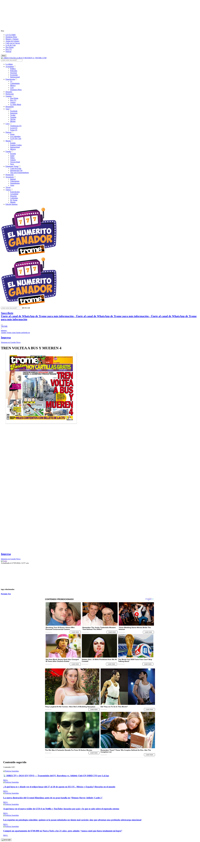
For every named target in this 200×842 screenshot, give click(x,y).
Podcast (8, 51)
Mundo (8, 141)
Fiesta (12, 134)
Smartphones (15, 183)
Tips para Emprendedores (19, 173)
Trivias (8, 187)
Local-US (13, 128)
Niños (12, 158)
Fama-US (13, 130)
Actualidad (10, 66)
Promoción (10, 175)
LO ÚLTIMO (11, 35)
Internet (13, 179)
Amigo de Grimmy (12, 41)
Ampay (13, 102)
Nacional (13, 73)
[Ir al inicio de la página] (6, 840)
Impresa (6, 337)
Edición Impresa (11, 204)
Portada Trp (6, 594)
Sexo (12, 164)
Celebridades (15, 83)
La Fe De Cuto (15, 139)
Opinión (9, 96)
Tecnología (10, 177)
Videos (8, 190)
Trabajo (13, 160)
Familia (8, 151)
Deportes (9, 92)
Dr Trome (13, 200)
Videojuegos (14, 181)
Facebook (13, 111)
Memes (13, 121)
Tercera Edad (15, 162)
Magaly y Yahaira (12, 39)
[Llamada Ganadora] (29, 256)
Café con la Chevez (13, 43)
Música (13, 85)
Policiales (13, 71)
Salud (12, 156)
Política (13, 69)
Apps (12, 185)
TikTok (13, 119)
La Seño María (15, 104)
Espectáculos (10, 79)
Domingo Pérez (11, 37)
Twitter (12, 115)
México (13, 149)
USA (7, 124)
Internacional (15, 77)
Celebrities (14, 198)
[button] (26, 308)
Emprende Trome (12, 166)
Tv (11, 81)
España (13, 143)
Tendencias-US (15, 126)
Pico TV (9, 49)
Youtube (13, 117)
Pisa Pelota (10, 47)
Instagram (13, 113)
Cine (12, 88)
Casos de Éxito (15, 168)
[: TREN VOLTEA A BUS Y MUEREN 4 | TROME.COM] (23, 58)
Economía (14, 75)
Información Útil (16, 170)
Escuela (13, 154)
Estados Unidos (16, 145)
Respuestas (10, 107)
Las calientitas (15, 136)
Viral (7, 109)
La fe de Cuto (11, 45)
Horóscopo (10, 94)
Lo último (9, 64)
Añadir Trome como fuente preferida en (15, 333)
